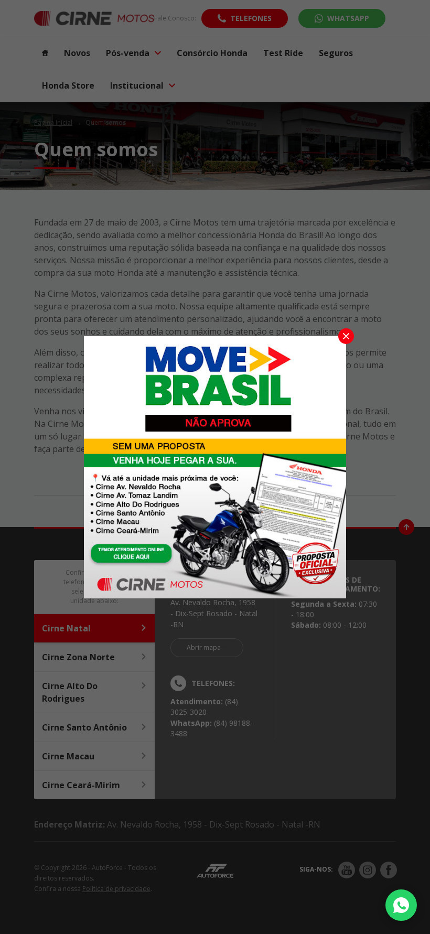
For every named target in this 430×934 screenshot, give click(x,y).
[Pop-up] (215, 466)
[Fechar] (346, 336)
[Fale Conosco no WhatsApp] (401, 905)
